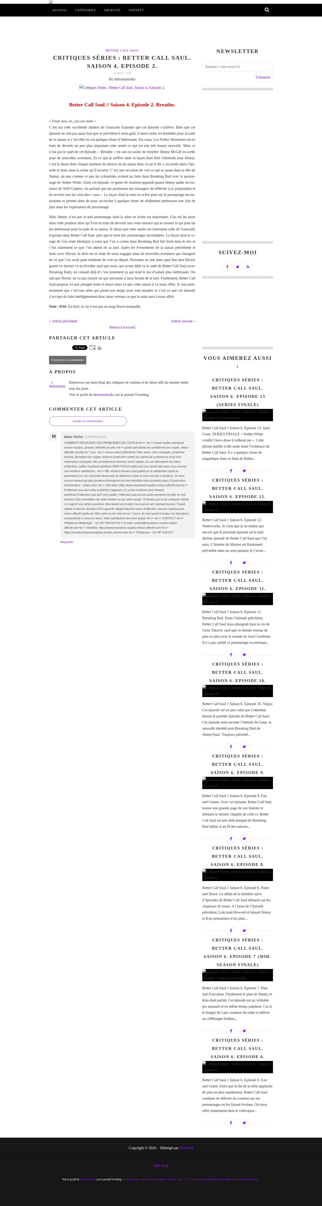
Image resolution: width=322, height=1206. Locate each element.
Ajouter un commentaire (88, 421)
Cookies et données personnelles (213, 1179)
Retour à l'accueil (122, 327)
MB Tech (161, 1166)
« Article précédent (63, 321)
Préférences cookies (247, 1179)
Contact (136, 10)
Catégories (85, 10)
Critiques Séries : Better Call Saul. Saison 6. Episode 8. (238, 856)
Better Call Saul (122, 50)
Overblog (186, 1148)
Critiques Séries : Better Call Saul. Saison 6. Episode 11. (238, 580)
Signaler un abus (167, 1179)
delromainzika (103, 395)
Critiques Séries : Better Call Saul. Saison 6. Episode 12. (237, 488)
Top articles (133, 1179)
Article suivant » (183, 321)
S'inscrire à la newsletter (67, 360)
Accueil (60, 10)
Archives (112, 10)
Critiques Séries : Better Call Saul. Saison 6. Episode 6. (238, 1048)
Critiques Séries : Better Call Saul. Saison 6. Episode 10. (237, 672)
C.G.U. (186, 1179)
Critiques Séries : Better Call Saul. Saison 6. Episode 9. (238, 764)
